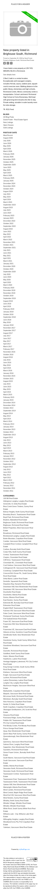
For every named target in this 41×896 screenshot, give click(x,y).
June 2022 (7, 231)
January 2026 (8, 157)
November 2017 (9, 328)
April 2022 (7, 237)
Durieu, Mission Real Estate (13, 597)
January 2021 (8, 263)
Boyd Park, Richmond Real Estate (16, 517)
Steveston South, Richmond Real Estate (18, 771)
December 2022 (9, 221)
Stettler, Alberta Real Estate (13, 766)
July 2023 (7, 210)
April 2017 (7, 344)
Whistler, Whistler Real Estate (14, 806)
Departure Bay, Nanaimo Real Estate (17, 584)
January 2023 (8, 218)
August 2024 (8, 191)
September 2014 (9, 411)
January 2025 (8, 181)
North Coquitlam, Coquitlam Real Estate (18, 707)
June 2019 (7, 304)
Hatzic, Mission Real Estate (13, 656)
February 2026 (8, 154)
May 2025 (7, 170)
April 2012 (7, 477)
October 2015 (8, 378)
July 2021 (7, 250)
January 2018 (8, 325)
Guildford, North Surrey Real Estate (16, 653)
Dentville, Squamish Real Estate (15, 581)
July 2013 (7, 440)
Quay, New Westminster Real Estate (16, 731)
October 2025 (8, 162)
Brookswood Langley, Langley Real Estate (19, 536)
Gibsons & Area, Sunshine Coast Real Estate (20, 632)
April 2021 (7, 258)
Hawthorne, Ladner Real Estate (15, 659)
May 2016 (7, 365)
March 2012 (7, 480)
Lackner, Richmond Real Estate (15, 677)
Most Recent (8, 135)
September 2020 (9, 272)
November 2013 (9, 429)
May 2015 (7, 389)
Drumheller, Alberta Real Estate (15, 595)
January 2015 (8, 400)
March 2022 (7, 239)
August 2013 (8, 437)
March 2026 (7, 151)
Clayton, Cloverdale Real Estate (15, 557)
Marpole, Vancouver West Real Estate (17, 694)
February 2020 (8, 288)
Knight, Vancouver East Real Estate (16, 675)
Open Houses (8, 125)
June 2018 (7, 320)
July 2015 (7, 384)
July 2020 (7, 274)
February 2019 (8, 309)
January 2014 (8, 427)
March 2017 (7, 346)
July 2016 (7, 360)
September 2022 (9, 226)
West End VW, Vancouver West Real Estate (19, 795)
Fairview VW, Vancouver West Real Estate (19, 611)
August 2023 (8, 207)
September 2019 (9, 298)
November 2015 (9, 376)
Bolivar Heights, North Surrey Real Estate (18, 512)
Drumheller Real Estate (12, 592)
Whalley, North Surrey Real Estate (16, 800)
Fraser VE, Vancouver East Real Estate (18, 621)
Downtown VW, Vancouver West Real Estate (19, 589)
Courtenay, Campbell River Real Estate (18, 571)
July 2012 (7, 469)
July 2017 (7, 336)
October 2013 (8, 432)
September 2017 (9, 330)
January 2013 (8, 456)
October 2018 (8, 314)
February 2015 (8, 397)
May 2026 (7, 146)
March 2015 (7, 394)
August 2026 (8, 138)
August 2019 (8, 301)
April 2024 (7, 199)
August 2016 (8, 357)
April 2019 (7, 306)
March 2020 (7, 285)
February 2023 (8, 215)
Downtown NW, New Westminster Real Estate (20, 587)
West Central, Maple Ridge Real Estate (17, 792)
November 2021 (9, 242)
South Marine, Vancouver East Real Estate (19, 758)
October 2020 (8, 269)
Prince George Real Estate (13, 728)
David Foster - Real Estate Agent (15, 120)
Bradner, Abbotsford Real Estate (15, 520)
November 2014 (9, 405)
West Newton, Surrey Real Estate (15, 798)
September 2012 (9, 464)
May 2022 (7, 234)
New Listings (8, 122)
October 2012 (8, 461)
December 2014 (9, 403)
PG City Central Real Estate (13, 723)
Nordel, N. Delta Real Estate (13, 704)
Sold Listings (8, 128)
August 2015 (8, 381)
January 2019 (8, 312)
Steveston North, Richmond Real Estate (18, 768)
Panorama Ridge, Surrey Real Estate (17, 718)
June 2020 (7, 277)
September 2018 (9, 317)
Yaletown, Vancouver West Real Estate (17, 827)
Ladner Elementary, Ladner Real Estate (18, 680)
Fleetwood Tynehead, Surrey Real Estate (18, 616)
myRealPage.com (24, 849)
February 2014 (8, 424)
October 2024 (8, 189)
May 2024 (7, 197)
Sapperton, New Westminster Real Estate (18, 747)
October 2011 (8, 491)
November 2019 (9, 293)
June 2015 (7, 387)
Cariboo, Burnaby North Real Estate (16, 549)
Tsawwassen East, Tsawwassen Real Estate (19, 779)
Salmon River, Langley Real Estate (16, 744)
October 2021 (8, 245)
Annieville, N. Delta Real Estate (15, 504)
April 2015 (7, 392)
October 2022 (8, 223)
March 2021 (7, 261)
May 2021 (7, 256)
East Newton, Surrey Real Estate (15, 600)
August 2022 (8, 229)
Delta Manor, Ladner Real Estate (15, 579)
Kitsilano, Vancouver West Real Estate (17, 672)
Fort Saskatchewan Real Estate (15, 619)
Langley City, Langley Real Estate (15, 683)
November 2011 (9, 488)
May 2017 (7, 341)
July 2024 (7, 194)
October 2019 (8, 296)
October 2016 (8, 354)
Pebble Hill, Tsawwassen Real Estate (17, 720)
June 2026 (7, 143)
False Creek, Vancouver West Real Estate (19, 613)
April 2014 (7, 419)
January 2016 (8, 373)
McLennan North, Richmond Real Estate (18, 696)
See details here (9, 75)
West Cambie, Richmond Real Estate (17, 790)
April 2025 (7, 173)
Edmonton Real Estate (11, 605)
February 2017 (8, 349)
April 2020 (7, 282)
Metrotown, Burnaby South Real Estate (17, 699)
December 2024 (9, 183)
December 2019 (9, 290)
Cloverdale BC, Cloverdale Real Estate (17, 563)
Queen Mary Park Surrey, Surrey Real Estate (19, 734)
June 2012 (7, 472)
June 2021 (7, 253)
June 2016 (7, 362)
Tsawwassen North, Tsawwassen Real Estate (20, 782)
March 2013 (7, 451)
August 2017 (8, 333)
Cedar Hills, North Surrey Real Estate (17, 552)
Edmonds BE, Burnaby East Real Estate (18, 603)
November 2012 (9, 459)
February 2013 (8, 453)
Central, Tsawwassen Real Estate (15, 554)
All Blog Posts (8, 117)
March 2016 (7, 370)
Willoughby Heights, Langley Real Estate (18, 819)
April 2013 (7, 448)
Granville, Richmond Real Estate (15, 651)
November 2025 (9, 159)
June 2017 (7, 338)
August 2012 (8, 467)
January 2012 (8, 485)
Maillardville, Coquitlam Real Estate (16, 691)
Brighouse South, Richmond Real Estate (21, 60)
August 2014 (8, 413)
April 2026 (7, 149)
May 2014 (7, 416)
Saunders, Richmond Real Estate (15, 750)
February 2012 (8, 483)
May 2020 (7, 280)
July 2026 (7, 141)
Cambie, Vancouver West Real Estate (17, 541)
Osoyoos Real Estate (11, 715)
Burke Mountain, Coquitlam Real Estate (18, 538)
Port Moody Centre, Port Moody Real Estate (19, 726)
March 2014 (7, 421)
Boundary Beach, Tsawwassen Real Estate (19, 514)
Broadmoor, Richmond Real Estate (16, 533)
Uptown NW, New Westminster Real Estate (19, 784)
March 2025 (7, 175)
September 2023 (9, 205)
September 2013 (9, 435)
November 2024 (9, 186)
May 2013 (7, 445)
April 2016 (7, 368)
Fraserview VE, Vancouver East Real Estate (19, 629)
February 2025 (8, 178)
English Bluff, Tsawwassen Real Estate (17, 608)
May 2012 (7, 475)
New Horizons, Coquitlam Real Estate (17, 702)
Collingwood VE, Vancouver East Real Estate (20, 568)
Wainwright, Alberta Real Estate (15, 787)
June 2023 (7, 213)
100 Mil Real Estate (10, 498)
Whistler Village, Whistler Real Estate (17, 803)
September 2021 (9, 247)
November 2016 (9, 352)
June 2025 (7, 167)
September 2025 (9, 165)
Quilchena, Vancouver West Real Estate (18, 742)
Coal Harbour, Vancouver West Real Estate (19, 565)
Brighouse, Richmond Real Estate (16, 525)
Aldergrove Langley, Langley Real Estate (18, 501)
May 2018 (7, 322)
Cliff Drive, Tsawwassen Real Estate (16, 560)
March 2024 (7, 202)
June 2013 (7, 443)
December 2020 (9, 266)
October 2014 (8, 408)
